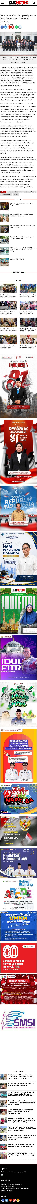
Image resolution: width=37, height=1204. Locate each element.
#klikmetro (32, 192)
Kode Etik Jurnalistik (7, 1186)
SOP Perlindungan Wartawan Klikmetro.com (15, 1188)
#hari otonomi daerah (21, 192)
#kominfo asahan (6, 194)
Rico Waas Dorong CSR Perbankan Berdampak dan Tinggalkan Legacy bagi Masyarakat (8, 331)
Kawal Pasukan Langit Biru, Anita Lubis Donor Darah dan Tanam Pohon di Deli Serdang (28, 297)
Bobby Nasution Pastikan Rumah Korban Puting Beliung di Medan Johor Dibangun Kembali (7, 314)
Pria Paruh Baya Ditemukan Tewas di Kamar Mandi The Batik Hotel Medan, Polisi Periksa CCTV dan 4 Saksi (20, 1076)
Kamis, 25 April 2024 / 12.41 (6, 24)
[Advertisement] (18, 1051)
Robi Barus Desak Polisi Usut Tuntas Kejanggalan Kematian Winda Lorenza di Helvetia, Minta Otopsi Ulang (21, 1120)
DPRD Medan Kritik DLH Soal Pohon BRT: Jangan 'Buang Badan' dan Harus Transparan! (22, 1137)
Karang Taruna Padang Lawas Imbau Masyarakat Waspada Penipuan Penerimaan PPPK (20, 1111)
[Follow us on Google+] (10, 1200)
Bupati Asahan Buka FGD (17, 259)
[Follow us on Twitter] (6, 1200)
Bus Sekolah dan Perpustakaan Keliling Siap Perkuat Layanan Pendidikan (8, 296)
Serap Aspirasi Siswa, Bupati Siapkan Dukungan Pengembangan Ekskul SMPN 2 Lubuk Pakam (8, 348)
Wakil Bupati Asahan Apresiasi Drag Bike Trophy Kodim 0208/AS (21, 237)
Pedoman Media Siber (15, 1184)
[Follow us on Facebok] (2, 1200)
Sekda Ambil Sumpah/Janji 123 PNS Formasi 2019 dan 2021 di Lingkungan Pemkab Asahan (23, 249)
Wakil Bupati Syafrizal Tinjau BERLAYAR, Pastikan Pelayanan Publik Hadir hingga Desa (21, 1154)
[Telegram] (20, 27)
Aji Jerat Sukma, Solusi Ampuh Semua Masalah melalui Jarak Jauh (21, 1084)
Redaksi (3, 1184)
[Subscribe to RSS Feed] (18, 1200)
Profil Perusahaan (6, 1190)
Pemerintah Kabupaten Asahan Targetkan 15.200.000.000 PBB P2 (22, 215)
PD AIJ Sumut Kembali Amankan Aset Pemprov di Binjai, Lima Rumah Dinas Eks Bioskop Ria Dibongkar (22, 1128)
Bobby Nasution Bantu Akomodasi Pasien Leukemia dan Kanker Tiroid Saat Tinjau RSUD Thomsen (22, 1102)
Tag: (3, 192)
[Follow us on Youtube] (14, 1200)
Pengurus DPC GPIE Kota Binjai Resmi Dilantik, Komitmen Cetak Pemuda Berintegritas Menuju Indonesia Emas (21, 1094)
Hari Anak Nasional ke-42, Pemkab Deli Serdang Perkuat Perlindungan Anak (21, 1145)
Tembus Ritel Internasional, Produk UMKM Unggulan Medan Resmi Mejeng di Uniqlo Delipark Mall (28, 348)
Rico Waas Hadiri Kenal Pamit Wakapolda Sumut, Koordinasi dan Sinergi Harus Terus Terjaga (27, 314)
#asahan (10, 192)
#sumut (16, 194)
